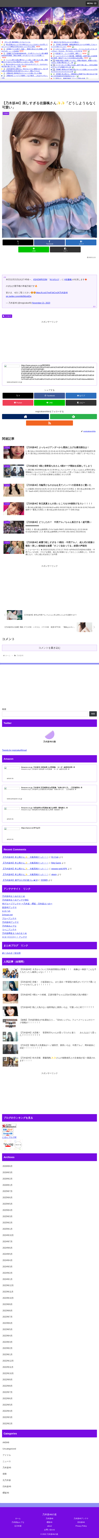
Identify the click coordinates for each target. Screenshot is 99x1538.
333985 (44, 880)
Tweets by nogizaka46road (14, 750)
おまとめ (6, 911)
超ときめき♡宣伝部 (11, 953)
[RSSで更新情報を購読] (49, 423)
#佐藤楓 (68, 279)
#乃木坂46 (63, 293)
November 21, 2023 (41, 303)
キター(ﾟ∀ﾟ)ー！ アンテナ (14, 937)
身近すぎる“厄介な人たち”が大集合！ (66, 42)
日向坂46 (81, 1522)
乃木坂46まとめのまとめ (13, 896)
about (49, 1526)
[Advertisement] (49, 92)
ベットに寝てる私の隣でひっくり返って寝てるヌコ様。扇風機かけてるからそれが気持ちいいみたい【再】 (24, 61)
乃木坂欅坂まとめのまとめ (14, 933)
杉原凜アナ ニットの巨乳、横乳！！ (68, 53)
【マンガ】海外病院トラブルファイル (17, 42)
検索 (4, 709)
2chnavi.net (7, 915)
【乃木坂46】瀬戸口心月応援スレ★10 (20, 880)
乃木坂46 (8, 316)
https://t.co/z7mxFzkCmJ (47, 293)
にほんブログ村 (9, 1137)
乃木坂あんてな (9, 926)
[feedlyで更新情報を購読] (73, 416)
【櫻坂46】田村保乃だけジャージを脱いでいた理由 (24, 73)
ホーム (18, 1518)
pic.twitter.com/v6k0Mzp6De (18, 296)
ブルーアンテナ (9, 918)
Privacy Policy (81, 1526)
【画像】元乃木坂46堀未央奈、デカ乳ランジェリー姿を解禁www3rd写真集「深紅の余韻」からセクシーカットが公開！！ (24, 54)
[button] (65, 249)
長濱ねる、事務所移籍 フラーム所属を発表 (70, 78)
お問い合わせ (49, 1530)
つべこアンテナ (9, 929)
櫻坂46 (49, 1522)
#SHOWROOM (40, 279)
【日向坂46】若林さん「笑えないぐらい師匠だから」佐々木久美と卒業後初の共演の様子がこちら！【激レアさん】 (24, 70)
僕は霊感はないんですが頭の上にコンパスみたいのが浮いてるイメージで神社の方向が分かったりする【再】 (24, 45)
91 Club (55, 857)
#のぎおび (54, 279)
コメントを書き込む (50, 647)
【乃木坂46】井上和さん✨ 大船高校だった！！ (25, 857)
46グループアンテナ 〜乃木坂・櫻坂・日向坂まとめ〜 (27, 904)
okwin (54, 874)
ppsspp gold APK (59, 869)
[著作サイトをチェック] (25, 416)
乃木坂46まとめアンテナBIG (15, 900)
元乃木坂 (18, 1526)
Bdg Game (56, 863)
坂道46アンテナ (9, 907)
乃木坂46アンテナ (10, 922)
